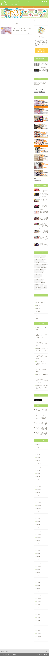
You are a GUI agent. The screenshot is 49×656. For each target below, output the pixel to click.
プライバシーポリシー (7, 654)
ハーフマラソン (37, 267)
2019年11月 (38, 598)
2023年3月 (38, 495)
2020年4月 (38, 582)
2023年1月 (38, 499)
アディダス (42, 257)
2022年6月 (38, 518)
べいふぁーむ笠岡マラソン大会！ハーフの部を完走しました (41, 423)
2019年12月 (38, 595)
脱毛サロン (40, 287)
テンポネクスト (44, 262)
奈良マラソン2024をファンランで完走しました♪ (42, 375)
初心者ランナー (37, 282)
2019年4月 (38, 620)
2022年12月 (38, 502)
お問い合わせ (30, 2)
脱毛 (36, 287)
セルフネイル (37, 262)
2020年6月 (38, 575)
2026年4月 (38, 447)
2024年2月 (38, 479)
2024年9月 (38, 470)
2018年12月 (38, 633)
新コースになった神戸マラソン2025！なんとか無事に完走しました (42, 344)
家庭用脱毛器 (37, 284)
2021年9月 (38, 540)
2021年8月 (38, 543)
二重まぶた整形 (37, 180)
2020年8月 (38, 572)
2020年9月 (38, 569)
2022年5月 (38, 521)
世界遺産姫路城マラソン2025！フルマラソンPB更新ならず (41, 357)
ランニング (41, 272)
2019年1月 (38, 630)
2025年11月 (38, 451)
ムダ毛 (36, 272)
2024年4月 (38, 476)
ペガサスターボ (43, 269)
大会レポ (38, 308)
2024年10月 (38, 467)
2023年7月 (38, 492)
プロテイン (37, 269)
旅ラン (42, 284)
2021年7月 (38, 547)
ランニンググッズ (40, 305)
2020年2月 (38, 588)
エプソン (44, 259)
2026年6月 (38, 444)
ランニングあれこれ (40, 302)
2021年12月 (38, 531)
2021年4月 (38, 556)
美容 (37, 318)
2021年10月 (38, 537)
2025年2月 (38, 457)
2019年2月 (38, 627)
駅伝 (40, 289)
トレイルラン (37, 264)
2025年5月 (38, 454)
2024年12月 (38, 463)
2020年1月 (38, 591)
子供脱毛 (43, 282)
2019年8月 (38, 607)
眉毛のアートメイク (38, 178)
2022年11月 (38, 505)
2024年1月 (38, 483)
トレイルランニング (44, 264)
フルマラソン (44, 267)
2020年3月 (38, 585)
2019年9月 (38, 604)
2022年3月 (38, 527)
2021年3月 (38, 559)
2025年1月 (38, 460)
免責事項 (14, 654)
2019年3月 (38, 623)
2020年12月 (38, 563)
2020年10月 (38, 566)
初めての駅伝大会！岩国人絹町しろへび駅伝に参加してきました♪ (41, 363)
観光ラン (45, 287)
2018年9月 (38, 643)
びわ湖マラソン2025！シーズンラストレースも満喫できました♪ (42, 350)
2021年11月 (38, 534)
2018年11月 (38, 636)
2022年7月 (38, 515)
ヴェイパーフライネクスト (39, 279)
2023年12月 (38, 486)
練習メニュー (39, 315)
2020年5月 (38, 579)
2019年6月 (38, 614)
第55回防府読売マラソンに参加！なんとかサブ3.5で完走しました (42, 381)
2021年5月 (38, 553)
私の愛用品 (38, 311)
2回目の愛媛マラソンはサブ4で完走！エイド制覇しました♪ (41, 369)
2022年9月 (38, 511)
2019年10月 (38, 601)
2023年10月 (38, 489)
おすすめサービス (40, 299)
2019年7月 (38, 611)
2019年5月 (38, 617)
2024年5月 (38, 473)
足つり (36, 289)
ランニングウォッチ (38, 274)
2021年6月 (38, 550)
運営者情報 (14, 4)
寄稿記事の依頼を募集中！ (18, 2)
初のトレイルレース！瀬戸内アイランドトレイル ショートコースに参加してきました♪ (42, 337)
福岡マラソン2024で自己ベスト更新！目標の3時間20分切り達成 (42, 387)
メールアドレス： (38, 86)
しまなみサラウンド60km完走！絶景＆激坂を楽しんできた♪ (41, 329)
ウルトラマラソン (38, 259)
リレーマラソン (37, 277)
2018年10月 (38, 639)
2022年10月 (38, 508)
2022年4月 (38, 524)
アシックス (37, 257)
